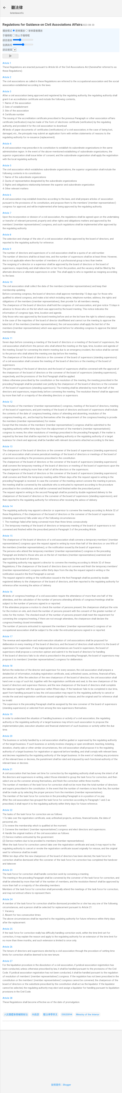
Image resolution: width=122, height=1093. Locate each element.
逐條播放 (20, 30)
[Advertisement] (61, 1054)
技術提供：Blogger (61, 1084)
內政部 (35, 1014)
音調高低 (7, 45)
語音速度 (7, 40)
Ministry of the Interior (87, 1014)
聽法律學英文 (50, 1014)
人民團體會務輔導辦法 (16, 1014)
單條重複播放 (35, 30)
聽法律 (17, 7)
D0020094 (67, 1014)
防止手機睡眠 (22, 35)
